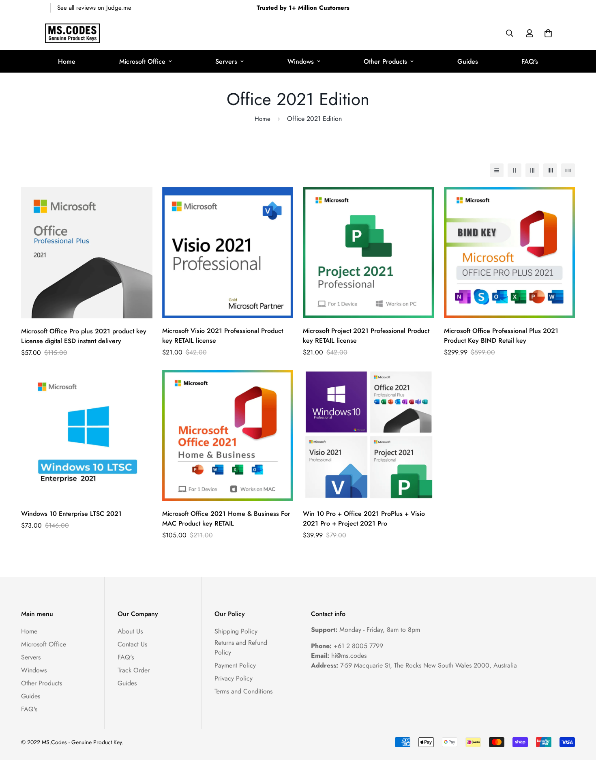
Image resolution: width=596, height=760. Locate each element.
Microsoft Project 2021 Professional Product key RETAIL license (366, 335)
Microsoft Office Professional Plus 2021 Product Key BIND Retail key (501, 335)
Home (66, 61)
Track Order (134, 670)
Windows (300, 61)
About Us (130, 631)
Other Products (385, 61)
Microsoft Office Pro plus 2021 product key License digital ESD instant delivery (83, 336)
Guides (467, 61)
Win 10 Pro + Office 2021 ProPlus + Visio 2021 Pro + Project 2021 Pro (364, 518)
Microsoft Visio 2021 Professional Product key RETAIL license (222, 335)
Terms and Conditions (243, 691)
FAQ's (529, 61)
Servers (226, 61)
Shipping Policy (235, 631)
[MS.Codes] (72, 33)
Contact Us (132, 644)
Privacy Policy (233, 678)
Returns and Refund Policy (240, 647)
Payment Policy (235, 665)
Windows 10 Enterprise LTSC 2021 (71, 513)
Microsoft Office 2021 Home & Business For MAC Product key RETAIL (226, 518)
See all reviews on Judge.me (94, 7)
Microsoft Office (142, 61)
